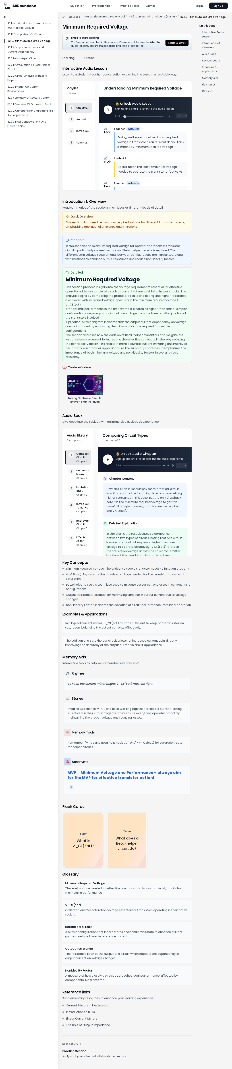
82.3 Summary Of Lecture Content (29, 97)
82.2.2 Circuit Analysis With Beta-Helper (28, 78)
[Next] (108, 459)
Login (199, 6)
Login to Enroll (177, 43)
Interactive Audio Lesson (213, 34)
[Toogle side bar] (5, 17)
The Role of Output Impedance (88, 1025)
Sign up (218, 6)
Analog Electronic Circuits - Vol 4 (105, 16)
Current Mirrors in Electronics (87, 1005)
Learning (68, 58)
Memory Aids (210, 78)
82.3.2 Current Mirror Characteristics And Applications (30, 113)
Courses (74, 17)
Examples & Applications (210, 69)
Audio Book (209, 54)
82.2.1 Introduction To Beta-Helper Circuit (28, 67)
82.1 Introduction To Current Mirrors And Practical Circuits (29, 26)
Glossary (207, 91)
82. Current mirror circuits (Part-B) (154, 16)
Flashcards (209, 84)
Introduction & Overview (211, 45)
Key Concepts (211, 60)
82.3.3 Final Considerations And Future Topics (26, 124)
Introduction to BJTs (80, 1012)
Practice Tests (129, 6)
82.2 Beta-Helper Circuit (22, 58)
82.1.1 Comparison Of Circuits (25, 34)
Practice (88, 58)
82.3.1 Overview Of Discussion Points (30, 104)
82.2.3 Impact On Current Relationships (23, 89)
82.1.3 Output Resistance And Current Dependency (25, 50)
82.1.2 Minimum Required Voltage (29, 41)
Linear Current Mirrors (81, 1018)
